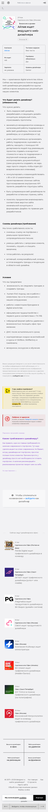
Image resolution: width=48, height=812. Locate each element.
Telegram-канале (31, 419)
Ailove (7, 50)
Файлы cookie (24, 790)
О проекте (32, 782)
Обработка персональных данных (22, 787)
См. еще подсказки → (10, 470)
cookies (22, 798)
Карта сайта (23, 785)
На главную (33, 780)
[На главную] (8, 3)
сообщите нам (17, 376)
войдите (30, 498)
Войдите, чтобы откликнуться (24, 806)
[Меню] (3, 3)
